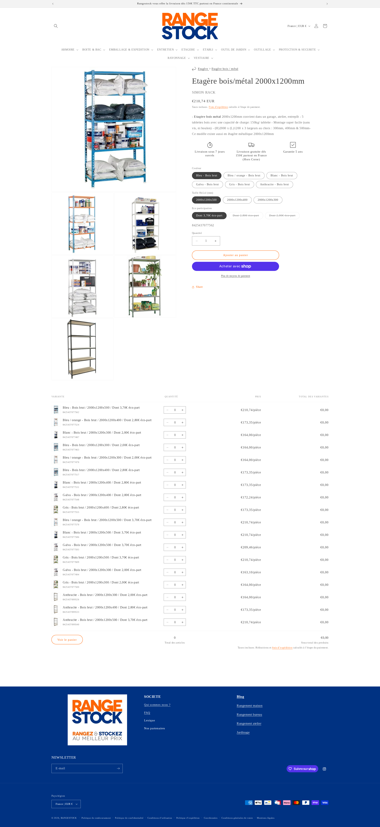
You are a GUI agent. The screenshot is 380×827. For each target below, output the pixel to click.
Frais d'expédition (218, 107)
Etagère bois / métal (225, 68)
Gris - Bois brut (239, 184)
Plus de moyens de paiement (235, 275)
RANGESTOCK (69, 818)
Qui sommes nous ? (157, 704)
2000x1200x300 (268, 199)
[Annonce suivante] (327, 4)
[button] (55, 26)
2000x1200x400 (237, 199)
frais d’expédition (282, 647)
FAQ (147, 712)
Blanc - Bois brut (282, 175)
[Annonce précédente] (52, 4)
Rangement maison (250, 705)
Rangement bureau (249, 714)
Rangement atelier (249, 723)
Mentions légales (265, 818)
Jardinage (243, 732)
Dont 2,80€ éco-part (248, 216)
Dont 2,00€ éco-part (284, 216)
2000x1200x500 (206, 199)
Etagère (203, 68)
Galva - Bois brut (207, 184)
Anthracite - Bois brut (274, 184)
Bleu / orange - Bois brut (244, 175)
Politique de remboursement (96, 818)
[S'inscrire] (118, 768)
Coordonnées (211, 818)
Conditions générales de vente (237, 818)
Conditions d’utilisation (159, 818)
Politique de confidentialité (129, 818)
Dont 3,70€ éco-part (209, 215)
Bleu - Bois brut (206, 175)
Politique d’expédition (188, 818)
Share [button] (199, 287)
